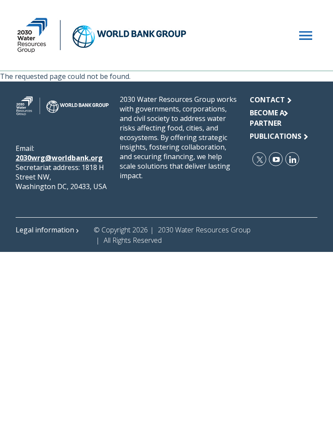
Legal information (45, 230)
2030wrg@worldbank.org (59, 158)
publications (275, 136)
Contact (267, 99)
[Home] (102, 35)
